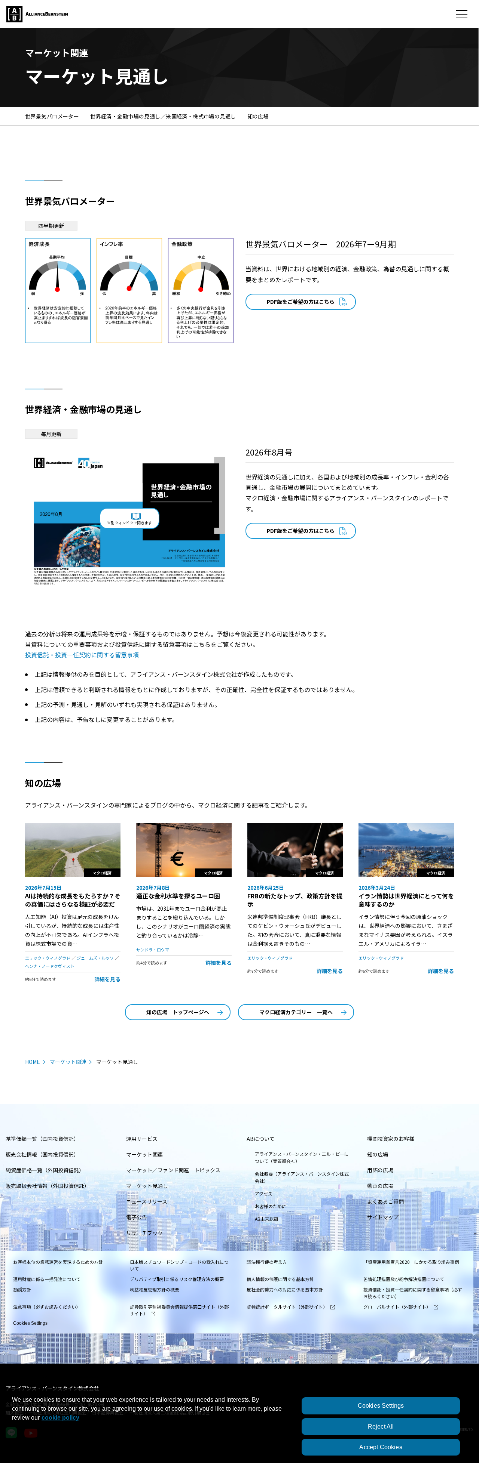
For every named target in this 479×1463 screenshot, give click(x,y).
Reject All (381, 1426)
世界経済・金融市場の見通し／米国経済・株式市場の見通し (163, 116)
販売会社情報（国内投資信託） (42, 1154)
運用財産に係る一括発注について (46, 1279)
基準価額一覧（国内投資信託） (42, 1138)
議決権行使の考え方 (267, 1262)
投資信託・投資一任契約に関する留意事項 (82, 654)
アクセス (263, 1193)
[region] (239, 1425)
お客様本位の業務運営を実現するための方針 (58, 1262)
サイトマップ (383, 1217)
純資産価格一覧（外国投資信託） (45, 1170)
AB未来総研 (266, 1219)
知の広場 (258, 116)
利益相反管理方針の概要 (154, 1289)
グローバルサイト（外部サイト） (397, 1306)
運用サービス (142, 1138)
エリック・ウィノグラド (47, 958)
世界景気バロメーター (52, 116)
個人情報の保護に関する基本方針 (280, 1279)
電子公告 (136, 1217)
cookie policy (60, 1417)
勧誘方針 (22, 1289)
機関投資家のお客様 (390, 1138)
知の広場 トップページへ (177, 1012)
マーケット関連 (68, 1061)
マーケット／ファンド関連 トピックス (173, 1170)
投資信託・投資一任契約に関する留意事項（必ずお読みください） (412, 1292)
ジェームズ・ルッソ (95, 958)
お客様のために (270, 1206)
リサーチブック (144, 1233)
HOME (32, 1061)
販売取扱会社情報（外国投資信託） (47, 1185)
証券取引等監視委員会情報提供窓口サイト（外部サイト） (179, 1310)
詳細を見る (107, 979)
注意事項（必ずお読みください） (46, 1306)
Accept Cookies (380, 1447)
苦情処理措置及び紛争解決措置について (403, 1279)
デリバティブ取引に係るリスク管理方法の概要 (177, 1279)
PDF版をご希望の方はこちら (301, 301)
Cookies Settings (30, 1323)
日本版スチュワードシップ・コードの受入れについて (179, 1265)
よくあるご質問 (385, 1201)
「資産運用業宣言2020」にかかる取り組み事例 (411, 1262)
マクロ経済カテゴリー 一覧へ (296, 1012)
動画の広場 (380, 1185)
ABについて (261, 1138)
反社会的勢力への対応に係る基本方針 (285, 1289)
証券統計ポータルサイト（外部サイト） (287, 1306)
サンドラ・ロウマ (152, 950)
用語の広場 (380, 1170)
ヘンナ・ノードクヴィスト (49, 966)
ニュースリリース (146, 1201)
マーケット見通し (147, 1185)
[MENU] (461, 14)
